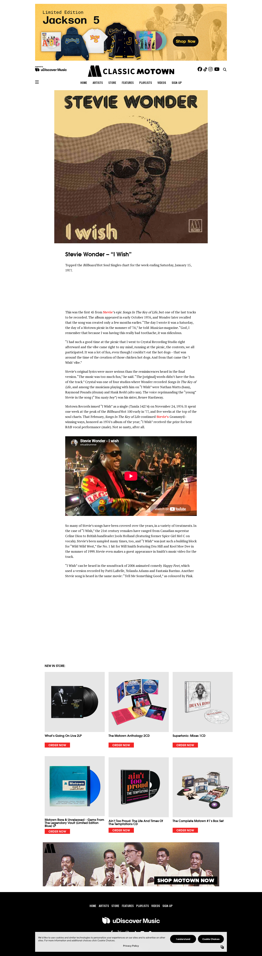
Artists (98, 82)
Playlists (145, 82)
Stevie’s (163, 416)
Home (83, 82)
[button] (75, 709)
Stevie (108, 312)
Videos (161, 82)
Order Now (57, 745)
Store (112, 82)
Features (128, 82)
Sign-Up (177, 82)
